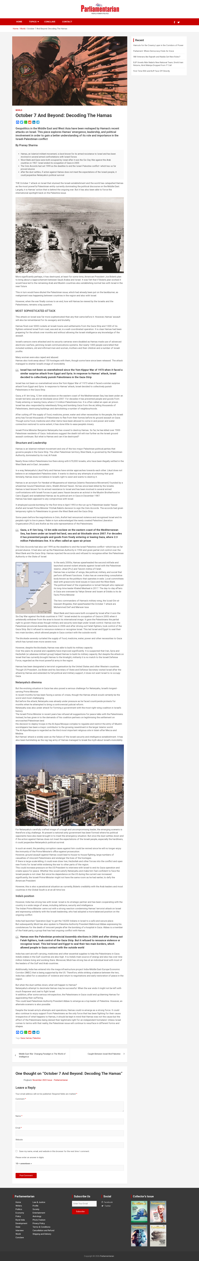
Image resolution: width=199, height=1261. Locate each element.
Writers (19, 1206)
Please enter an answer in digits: (30, 1157)
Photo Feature (39, 1220)
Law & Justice (39, 1202)
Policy (18, 1216)
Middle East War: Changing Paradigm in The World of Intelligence (42, 1055)
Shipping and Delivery (42, 1234)
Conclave (49, 21)
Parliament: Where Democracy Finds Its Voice (153, 51)
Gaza (23, 1038)
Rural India (20, 1220)
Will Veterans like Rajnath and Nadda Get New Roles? (156, 57)
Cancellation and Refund (43, 1230)
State (18, 1227)
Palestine (37, 1038)
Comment (21, 1099)
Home (19, 21)
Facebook (108, 1202)
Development (21, 1223)
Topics (33, 21)
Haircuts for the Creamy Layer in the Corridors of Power (158, 45)
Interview (20, 1230)
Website (19, 1139)
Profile (35, 1206)
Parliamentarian (107, 1256)
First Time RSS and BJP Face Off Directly (151, 71)
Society (36, 1209)
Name (19, 1116)
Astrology (37, 1216)
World (19, 110)
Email (19, 1128)
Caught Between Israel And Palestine (104, 1054)
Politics (19, 1209)
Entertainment (39, 1213)
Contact (67, 21)
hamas (29, 1038)
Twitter (108, 1206)
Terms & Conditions (41, 1227)
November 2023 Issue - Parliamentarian (50, 1080)
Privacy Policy (39, 1223)
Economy (20, 1213)
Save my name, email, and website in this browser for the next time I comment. (54, 1151)
